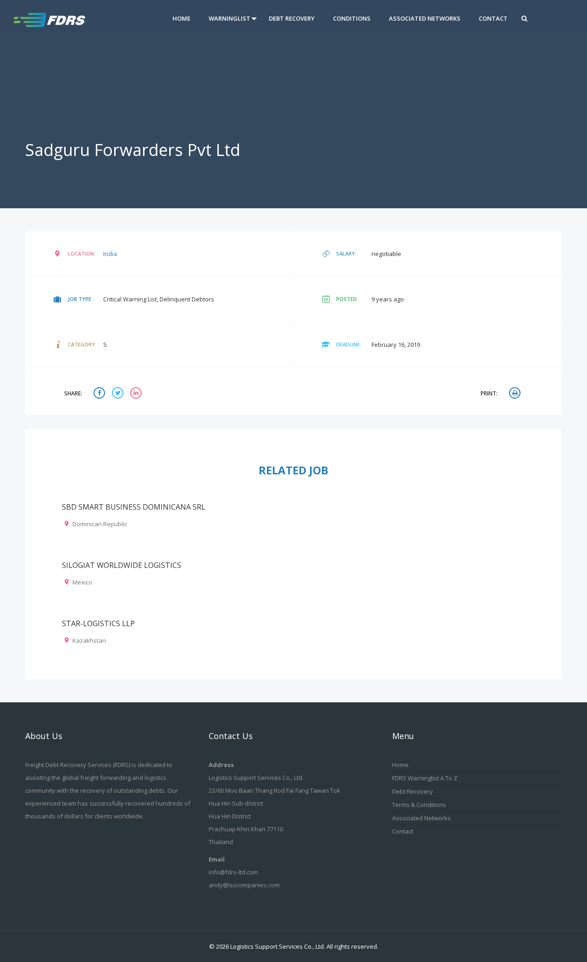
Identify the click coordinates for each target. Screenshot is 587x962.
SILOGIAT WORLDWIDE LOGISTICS (121, 565)
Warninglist (229, 18)
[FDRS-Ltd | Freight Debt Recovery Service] (58, 18)
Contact (493, 18)
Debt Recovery (292, 18)
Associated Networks (424, 18)
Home (181, 18)
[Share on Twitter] (119, 393)
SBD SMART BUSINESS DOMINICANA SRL (133, 507)
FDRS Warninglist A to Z (424, 778)
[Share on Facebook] (100, 393)
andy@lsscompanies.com (244, 885)
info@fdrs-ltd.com (233, 872)
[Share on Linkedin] (137, 393)
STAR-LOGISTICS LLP (98, 623)
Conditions (352, 18)
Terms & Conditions (419, 805)
